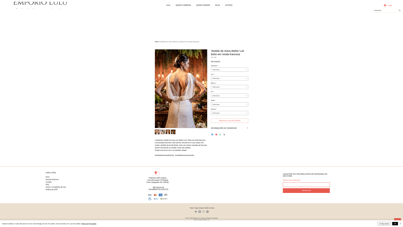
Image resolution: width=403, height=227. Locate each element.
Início (157, 42)
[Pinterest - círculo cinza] (207, 211)
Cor (212, 74)
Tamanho (214, 66)
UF (212, 91)
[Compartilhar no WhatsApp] (220, 134)
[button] (183, 5)
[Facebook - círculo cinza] (199, 211)
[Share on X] (224, 134)
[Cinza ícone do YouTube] (195, 211)
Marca (213, 83)
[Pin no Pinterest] (216, 134)
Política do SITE (52, 189)
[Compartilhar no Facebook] (212, 134)
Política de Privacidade (88, 224)
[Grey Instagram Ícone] (203, 211)
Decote (214, 109)
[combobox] (229, 70)
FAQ (47, 184)
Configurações (384, 224)
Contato (49, 182)
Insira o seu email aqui (291, 180)
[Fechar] (400, 223)
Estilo (213, 100)
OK (395, 224)
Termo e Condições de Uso (56, 187)
